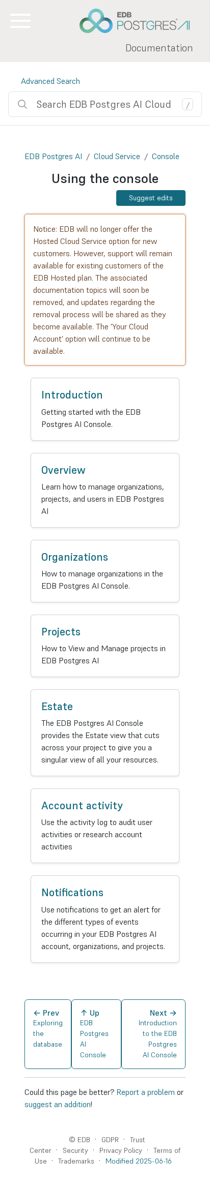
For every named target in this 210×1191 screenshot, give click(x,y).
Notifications (72, 892)
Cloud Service (117, 156)
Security (75, 1150)
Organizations (74, 557)
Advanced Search (50, 81)
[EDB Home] (140, 21)
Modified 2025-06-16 (139, 1161)
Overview (63, 470)
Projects (61, 631)
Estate (57, 706)
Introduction (72, 395)
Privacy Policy (120, 1150)
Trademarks (76, 1161)
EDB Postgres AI (53, 156)
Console (165, 156)
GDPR (110, 1139)
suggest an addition (57, 1104)
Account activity (82, 805)
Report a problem (145, 1092)
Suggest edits (151, 197)
